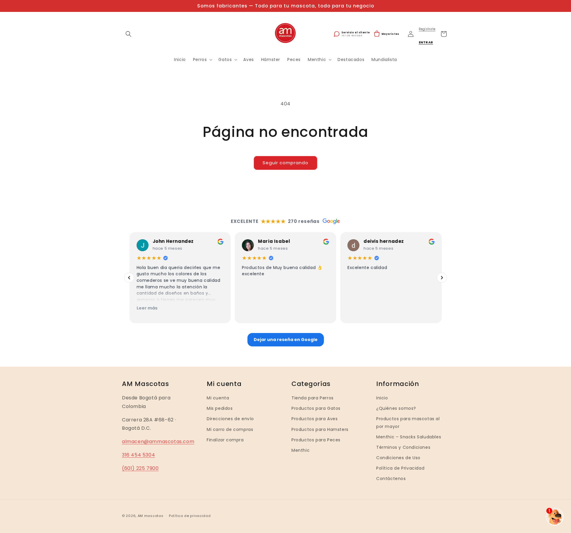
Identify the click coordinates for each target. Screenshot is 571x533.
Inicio (382, 398)
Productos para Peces (316, 440)
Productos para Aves (314, 419)
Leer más (147, 308)
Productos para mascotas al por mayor (408, 422)
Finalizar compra (225, 440)
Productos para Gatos (316, 408)
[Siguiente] (442, 278)
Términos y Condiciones (403, 447)
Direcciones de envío (230, 419)
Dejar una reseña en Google (286, 340)
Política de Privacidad (400, 468)
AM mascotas (151, 515)
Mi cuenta (218, 398)
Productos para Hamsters (320, 429)
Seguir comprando (285, 163)
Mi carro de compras (230, 429)
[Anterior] (129, 278)
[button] (128, 33)
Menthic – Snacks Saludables (408, 437)
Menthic (300, 450)
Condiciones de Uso (398, 458)
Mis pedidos (220, 408)
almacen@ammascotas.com (158, 441)
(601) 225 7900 (140, 468)
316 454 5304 (138, 454)
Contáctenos (391, 479)
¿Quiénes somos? (396, 408)
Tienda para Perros (312, 398)
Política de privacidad (190, 515)
